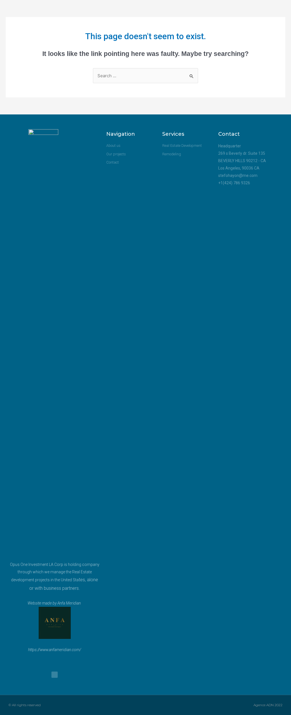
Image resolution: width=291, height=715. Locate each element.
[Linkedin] (54, 675)
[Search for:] (145, 75)
